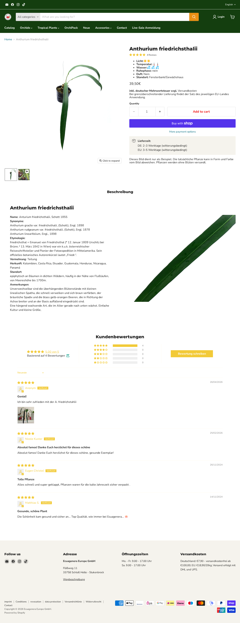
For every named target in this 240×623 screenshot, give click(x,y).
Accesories (102, 28)
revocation (35, 601)
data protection (53, 601)
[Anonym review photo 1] (25, 415)
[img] (25, 383)
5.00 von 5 (52, 352)
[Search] (194, 17)
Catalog (9, 28)
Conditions (21, 601)
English (229, 4)
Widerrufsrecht (93, 601)
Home (8, 39)
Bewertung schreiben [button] (192, 354)
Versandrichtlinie (73, 601)
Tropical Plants (48, 28)
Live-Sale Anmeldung (146, 28)
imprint (8, 601)
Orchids (25, 28)
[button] (219, 17)
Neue (86, 28)
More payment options (182, 131)
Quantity (134, 103)
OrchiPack (71, 28)
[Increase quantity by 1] (159, 112)
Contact (122, 28)
